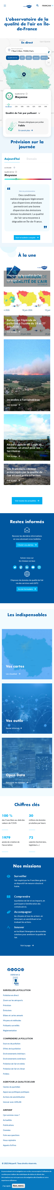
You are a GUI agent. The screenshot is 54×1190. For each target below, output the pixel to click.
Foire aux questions (11, 1135)
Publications (8, 1125)
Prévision (7, 1005)
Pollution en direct (11, 995)
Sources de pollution (11, 1043)
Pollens (6, 1073)
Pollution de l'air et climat (14, 1068)
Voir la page (12, 280)
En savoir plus (24, 130)
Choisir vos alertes (26, 545)
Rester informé (12, 728)
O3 (22, 58)
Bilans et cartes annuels (13, 1015)
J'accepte (6, 1186)
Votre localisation (17, 49)
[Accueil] (27, 5)
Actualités (7, 1120)
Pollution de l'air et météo (14, 1063)
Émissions (7, 1010)
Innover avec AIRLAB (12, 1102)
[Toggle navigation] (4, 5)
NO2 (28, 58)
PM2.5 (44, 58)
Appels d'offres (9, 1145)
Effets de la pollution (12, 1048)
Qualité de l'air (12, 58)
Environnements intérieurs (14, 1053)
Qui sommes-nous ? (11, 1115)
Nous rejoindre (9, 1140)
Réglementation (10, 1030)
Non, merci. (18, 1186)
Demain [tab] (31, 158)
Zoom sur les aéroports (13, 1000)
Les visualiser (12, 674)
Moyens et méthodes (12, 1020)
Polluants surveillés (11, 1025)
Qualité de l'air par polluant (21, 113)
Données (7, 1130)
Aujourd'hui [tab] (12, 158)
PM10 (36, 58)
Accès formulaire (25, 589)
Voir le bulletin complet (25, 237)
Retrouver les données (15, 782)
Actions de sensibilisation (14, 1097)
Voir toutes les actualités (25, 500)
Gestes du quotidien (11, 1087)
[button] (24, 74)
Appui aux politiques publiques (16, 1092)
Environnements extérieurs (14, 1058)
